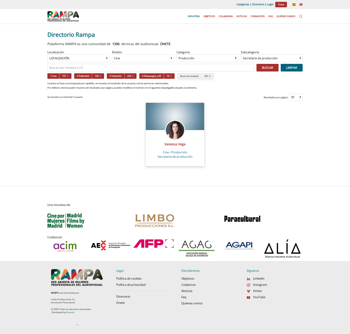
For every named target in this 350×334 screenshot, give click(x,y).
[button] (301, 16)
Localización (55, 52)
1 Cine (53, 75)
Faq (270, 16)
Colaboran (226, 16)
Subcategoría (250, 52)
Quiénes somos (286, 16)
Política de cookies (129, 279)
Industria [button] (194, 16)
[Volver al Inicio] (63, 16)
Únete (281, 4)
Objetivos (209, 16)
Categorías (242, 4)
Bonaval (70, 312)
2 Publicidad (83, 75)
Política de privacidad (131, 285)
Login (270, 4)
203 (129, 75)
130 (97, 75)
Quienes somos (192, 303)
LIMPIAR (291, 68)
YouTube (259, 297)
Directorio (258, 4)
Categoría (183, 52)
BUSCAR (267, 68)
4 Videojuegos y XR (151, 75)
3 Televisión (116, 75)
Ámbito (117, 52)
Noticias (241, 16)
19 (168, 75)
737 (64, 75)
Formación (258, 16)
